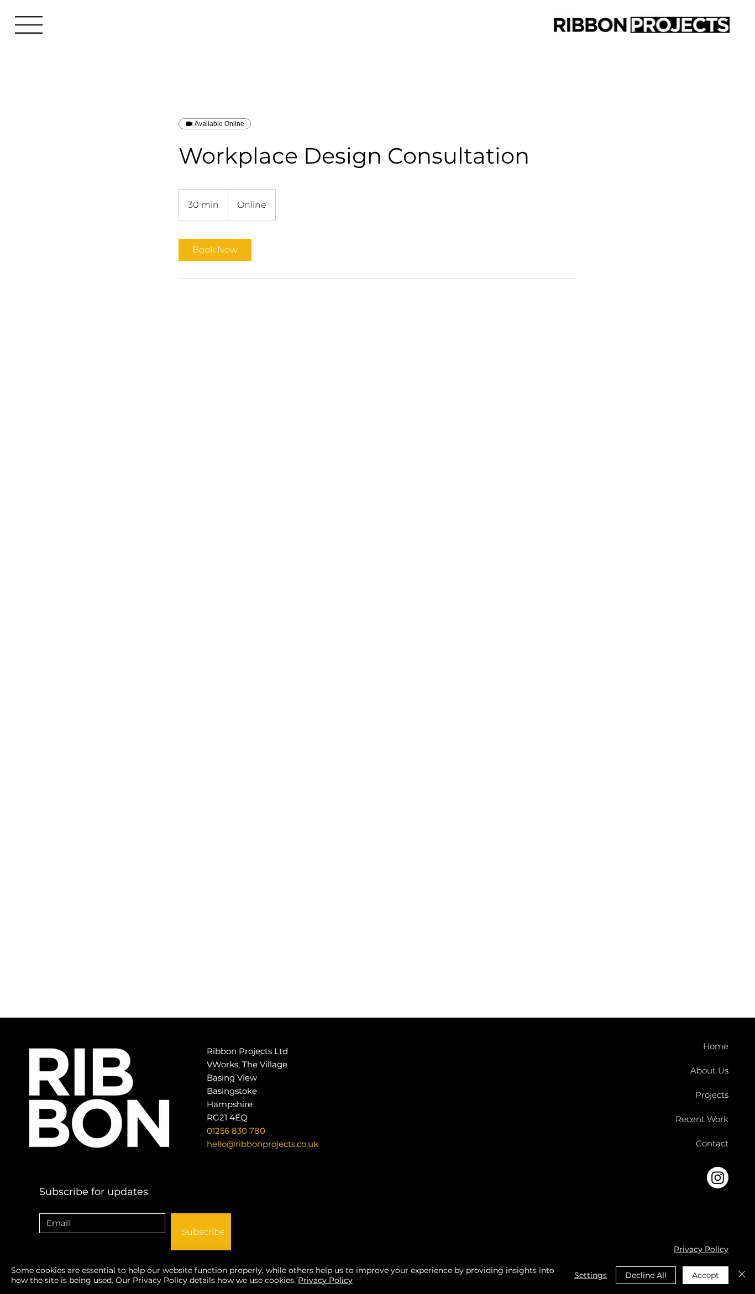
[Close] (741, 1275)
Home (715, 1046)
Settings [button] (590, 1275)
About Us (709, 1070)
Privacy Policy (701, 1249)
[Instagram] (717, 1177)
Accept (705, 1275)
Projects (711, 1094)
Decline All (646, 1275)
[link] (215, 250)
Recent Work (701, 1119)
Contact (712, 1143)
